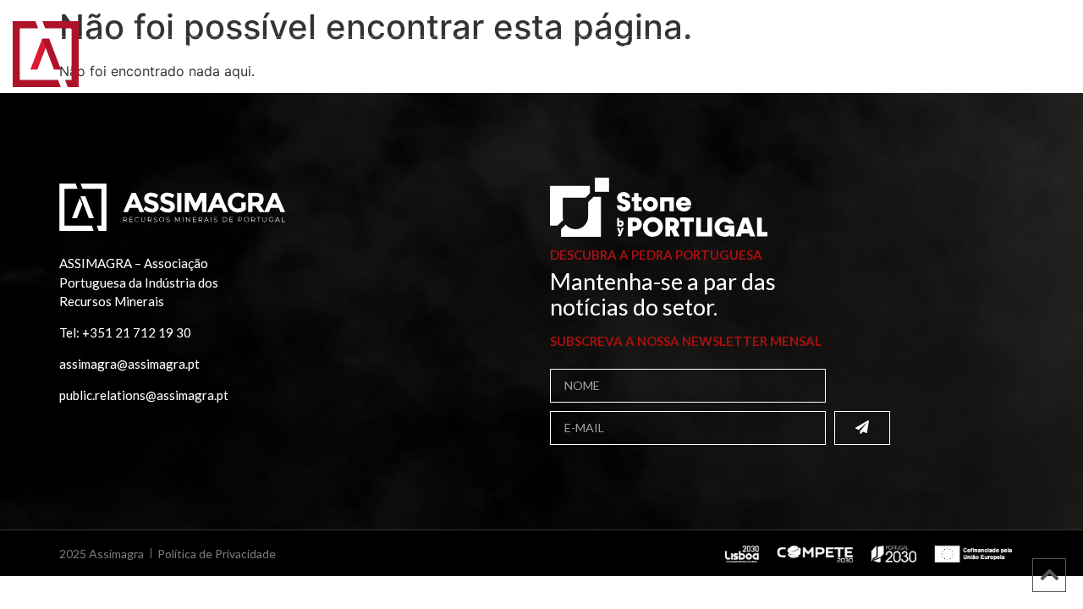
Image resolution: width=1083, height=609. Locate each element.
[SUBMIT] (862, 428)
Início (127, 47)
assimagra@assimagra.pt (129, 363)
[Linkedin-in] (1011, 20)
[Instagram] (1030, 20)
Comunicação (815, 47)
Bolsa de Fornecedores (456, 47)
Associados (305, 47)
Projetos (710, 47)
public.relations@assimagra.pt (143, 395)
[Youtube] (1050, 20)
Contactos (154, 63)
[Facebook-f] (991, 20)
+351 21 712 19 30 (136, 332)
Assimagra (206, 47)
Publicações (611, 47)
